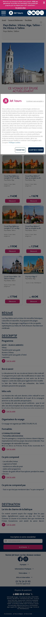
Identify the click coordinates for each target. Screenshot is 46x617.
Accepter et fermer (36, 150)
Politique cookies (14, 143)
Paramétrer (20, 150)
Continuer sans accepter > (35, 101)
